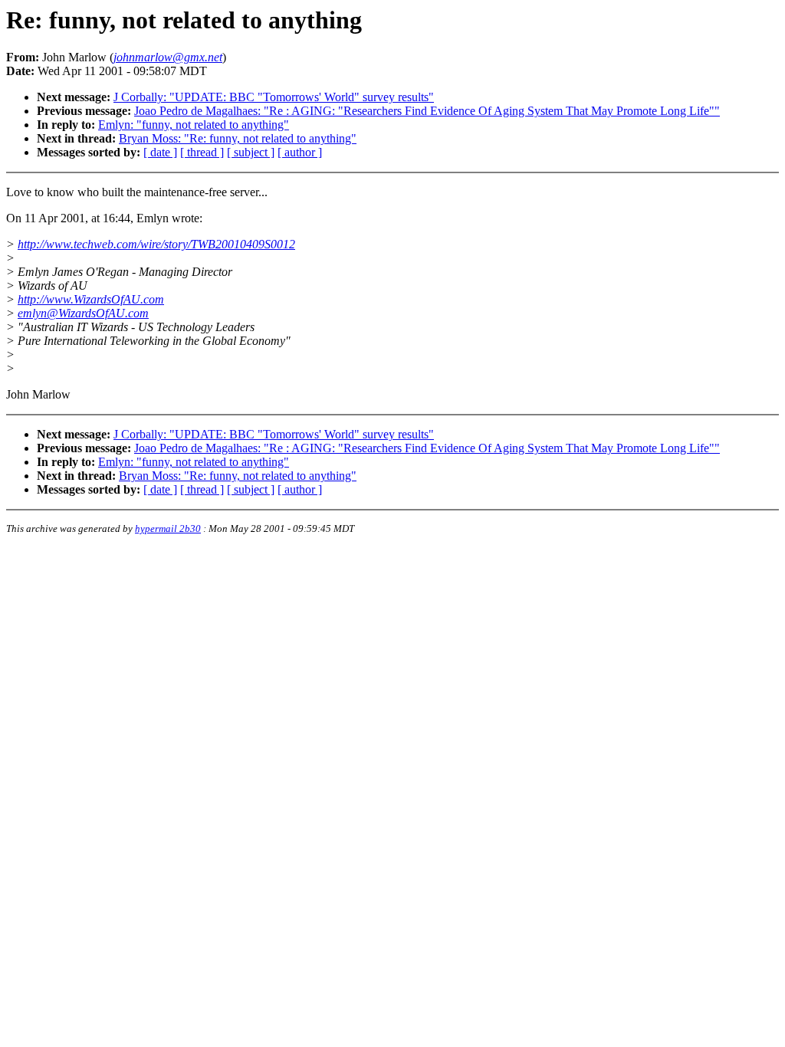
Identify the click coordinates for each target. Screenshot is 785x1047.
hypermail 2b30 (168, 528)
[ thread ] (202, 152)
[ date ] (160, 152)
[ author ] (300, 152)
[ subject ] (250, 152)
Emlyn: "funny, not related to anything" (193, 124)
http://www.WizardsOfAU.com (91, 299)
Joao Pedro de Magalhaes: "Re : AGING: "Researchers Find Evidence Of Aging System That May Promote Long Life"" (427, 110)
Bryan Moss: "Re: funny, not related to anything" (237, 138)
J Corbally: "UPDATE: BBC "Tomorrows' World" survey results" (273, 96)
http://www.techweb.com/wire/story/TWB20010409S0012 (156, 244)
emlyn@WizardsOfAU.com (83, 313)
